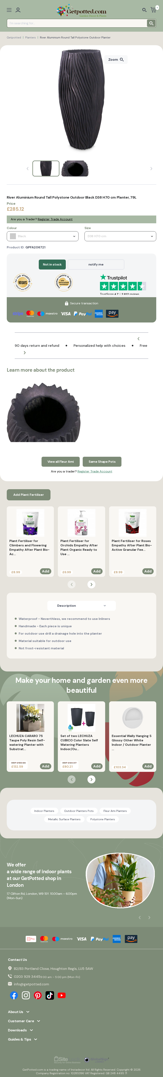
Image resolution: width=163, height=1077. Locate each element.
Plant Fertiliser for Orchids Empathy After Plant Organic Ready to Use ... (79, 547)
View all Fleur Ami (61, 462)
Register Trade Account (55, 219)
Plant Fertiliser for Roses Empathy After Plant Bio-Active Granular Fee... (132, 545)
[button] (138, 339)
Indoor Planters (44, 811)
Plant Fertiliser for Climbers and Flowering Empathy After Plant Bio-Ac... (29, 547)
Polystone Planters (102, 819)
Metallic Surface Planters (64, 819)
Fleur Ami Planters (115, 811)
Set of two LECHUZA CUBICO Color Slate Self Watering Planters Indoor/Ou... (79, 742)
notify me (96, 264)
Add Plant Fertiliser (28, 495)
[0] (153, 10)
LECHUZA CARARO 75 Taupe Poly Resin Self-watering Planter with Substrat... (27, 742)
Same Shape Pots (102, 462)
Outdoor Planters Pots (79, 811)
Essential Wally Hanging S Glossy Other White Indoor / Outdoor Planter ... (131, 742)
